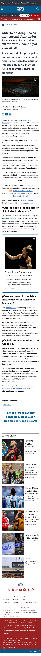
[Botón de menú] (2, 9)
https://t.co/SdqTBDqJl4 (23, 191)
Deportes (9, 24)
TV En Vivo (36, 15)
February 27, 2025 (20, 196)
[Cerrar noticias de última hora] (39, 19)
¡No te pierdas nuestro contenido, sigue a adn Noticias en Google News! (20, 416)
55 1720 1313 (24, 612)
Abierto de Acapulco (12, 218)
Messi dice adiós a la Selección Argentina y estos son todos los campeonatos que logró (31, 465)
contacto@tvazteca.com (28, 610)
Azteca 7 (34, 3)
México (13, 15)
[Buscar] (38, 9)
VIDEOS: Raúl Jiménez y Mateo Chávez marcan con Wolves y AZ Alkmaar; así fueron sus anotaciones (32, 513)
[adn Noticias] (20, 9)
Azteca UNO (25, 3)
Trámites (4, 15)
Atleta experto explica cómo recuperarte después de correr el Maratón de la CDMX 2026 (32, 536)
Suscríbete (24, 15)
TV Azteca (15, 3)
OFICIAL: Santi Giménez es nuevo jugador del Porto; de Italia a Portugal (32, 442)
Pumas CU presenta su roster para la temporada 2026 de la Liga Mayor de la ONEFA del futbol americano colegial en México (32, 560)
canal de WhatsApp (27, 200)
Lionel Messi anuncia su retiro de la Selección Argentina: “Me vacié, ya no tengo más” (32, 489)
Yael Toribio (14, 109)
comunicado (11, 308)
